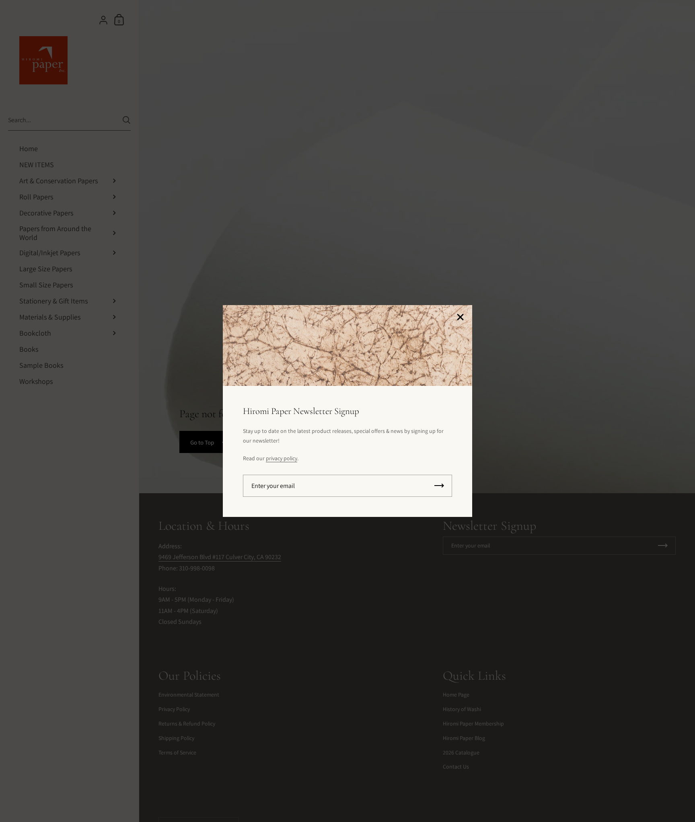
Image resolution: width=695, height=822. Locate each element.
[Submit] (439, 486)
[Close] (460, 317)
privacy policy (281, 458)
